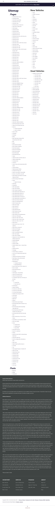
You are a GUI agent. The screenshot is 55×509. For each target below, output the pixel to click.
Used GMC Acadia (36, 102)
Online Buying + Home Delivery (17, 272)
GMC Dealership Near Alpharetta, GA (18, 191)
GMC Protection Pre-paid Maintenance (18, 214)
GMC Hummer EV (15, 206)
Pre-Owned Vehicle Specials (16, 292)
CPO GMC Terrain (15, 360)
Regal (33, 43)
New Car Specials (15, 267)
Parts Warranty (14, 285)
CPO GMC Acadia (15, 353)
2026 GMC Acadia (15, 104)
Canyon (34, 17)
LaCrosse (34, 41)
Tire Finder (14, 345)
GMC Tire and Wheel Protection (17, 232)
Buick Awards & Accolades (16, 144)
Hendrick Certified (15, 243)
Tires (13, 347)
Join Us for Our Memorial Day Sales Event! (19, 253)
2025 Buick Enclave (15, 63)
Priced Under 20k (35, 96)
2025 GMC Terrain (15, 92)
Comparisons (14, 373)
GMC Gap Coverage (15, 204)
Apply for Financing (18, 181)
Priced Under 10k (35, 94)
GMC (33, 33)
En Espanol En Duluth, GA (16, 170)
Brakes (13, 143)
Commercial (34, 19)
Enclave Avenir (35, 24)
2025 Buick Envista (15, 71)
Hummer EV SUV (35, 40)
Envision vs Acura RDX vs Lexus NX (18, 173)
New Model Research (18, 264)
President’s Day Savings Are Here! (18, 293)
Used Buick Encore (36, 100)
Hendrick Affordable (15, 240)
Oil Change (14, 271)
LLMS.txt (13, 254)
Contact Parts (17, 282)
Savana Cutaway (35, 49)
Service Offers (17, 327)
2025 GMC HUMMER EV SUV (17, 84)
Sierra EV (34, 59)
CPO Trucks (14, 365)
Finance (13, 180)
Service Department (20, 482)
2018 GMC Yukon (15, 23)
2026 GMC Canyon (15, 105)
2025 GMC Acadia (15, 75)
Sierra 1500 (34, 54)
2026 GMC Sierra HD (15, 113)
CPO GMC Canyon (15, 355)
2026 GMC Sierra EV (15, 112)
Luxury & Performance (36, 91)
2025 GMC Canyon (15, 79)
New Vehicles (37, 10)
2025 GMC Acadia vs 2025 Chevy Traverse (19, 78)
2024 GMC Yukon (15, 60)
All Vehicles (14, 135)
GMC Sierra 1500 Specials (16, 216)
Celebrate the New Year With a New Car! (19, 157)
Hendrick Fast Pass (15, 248)
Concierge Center (15, 160)
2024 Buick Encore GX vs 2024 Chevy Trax (19, 36)
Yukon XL (34, 67)
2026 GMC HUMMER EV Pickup (17, 107)
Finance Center (31, 482)
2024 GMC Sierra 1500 (16, 45)
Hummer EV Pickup (36, 38)
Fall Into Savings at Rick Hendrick (17, 178)
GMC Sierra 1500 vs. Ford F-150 (17, 220)
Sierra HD (34, 61)
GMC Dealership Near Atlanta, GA (18, 193)
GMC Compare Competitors (17, 190)
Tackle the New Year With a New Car (18, 343)
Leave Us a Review (18, 130)
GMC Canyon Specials (16, 188)
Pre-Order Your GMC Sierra (16, 288)
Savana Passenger (35, 51)
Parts (13, 280)
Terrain (34, 62)
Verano (34, 64)
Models (13, 372)
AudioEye (48, 499)
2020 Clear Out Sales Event (16, 26)
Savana (34, 45)
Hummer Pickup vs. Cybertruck (17, 251)
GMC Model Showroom (16, 209)
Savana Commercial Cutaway (37, 48)
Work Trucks (5, 489)
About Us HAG (14, 131)
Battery (13, 136)
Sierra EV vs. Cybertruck (16, 331)
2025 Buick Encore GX (16, 66)
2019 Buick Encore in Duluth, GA (17, 24)
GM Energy (14, 183)
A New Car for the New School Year (18, 125)
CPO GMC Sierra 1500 (16, 358)
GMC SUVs (34, 35)
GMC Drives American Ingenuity (17, 199)
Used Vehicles (37, 70)
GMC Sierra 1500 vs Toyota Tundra (18, 219)
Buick (33, 15)
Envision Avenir (35, 28)
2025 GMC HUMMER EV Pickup (17, 83)
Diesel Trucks (35, 20)
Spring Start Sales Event (16, 337)
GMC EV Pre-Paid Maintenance (17, 201)
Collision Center (19, 489)
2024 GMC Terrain (15, 57)
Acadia (34, 12)
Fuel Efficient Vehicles (36, 32)
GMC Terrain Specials (15, 230)
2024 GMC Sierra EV (15, 52)
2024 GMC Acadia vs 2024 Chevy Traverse (19, 42)
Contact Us (14, 162)
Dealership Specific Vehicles (16, 169)
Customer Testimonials (18, 128)
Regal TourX (14, 298)
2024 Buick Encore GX (16, 32)
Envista (34, 30)
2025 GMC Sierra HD (15, 89)
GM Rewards (14, 185)
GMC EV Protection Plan (16, 203)
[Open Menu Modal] (3, 1)
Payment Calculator (15, 287)
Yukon (34, 66)
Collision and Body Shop (16, 159)
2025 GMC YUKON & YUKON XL (17, 97)
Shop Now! (37, 4)
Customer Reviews (15, 167)
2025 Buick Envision (15, 70)
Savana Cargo (35, 46)
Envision (34, 27)
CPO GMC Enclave (15, 356)
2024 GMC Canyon (15, 44)
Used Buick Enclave (36, 99)
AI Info (32, 499)
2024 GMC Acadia (15, 41)
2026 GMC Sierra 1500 (16, 109)
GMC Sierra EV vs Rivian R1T (17, 227)
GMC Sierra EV (14, 222)
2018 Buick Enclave (15, 18)
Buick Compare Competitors (17, 146)
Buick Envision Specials (16, 151)
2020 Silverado (14, 28)
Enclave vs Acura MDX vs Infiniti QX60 (18, 172)
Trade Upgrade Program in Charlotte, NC (19, 348)
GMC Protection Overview (16, 211)
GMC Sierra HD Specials (16, 228)
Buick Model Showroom (16, 154)
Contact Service (17, 324)
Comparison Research (18, 262)
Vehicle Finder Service (15, 352)
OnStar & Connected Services (17, 274)
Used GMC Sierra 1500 (36, 104)
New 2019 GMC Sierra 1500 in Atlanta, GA (19, 266)
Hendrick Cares (14, 241)
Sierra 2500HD (35, 56)
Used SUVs (34, 112)
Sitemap (13, 332)
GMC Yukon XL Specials (16, 235)
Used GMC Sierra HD (36, 105)
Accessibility (14, 133)
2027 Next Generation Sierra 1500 (18, 123)
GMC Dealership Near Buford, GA (17, 194)
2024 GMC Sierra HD (15, 54)
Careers (13, 156)
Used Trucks (35, 113)
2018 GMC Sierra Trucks (16, 21)
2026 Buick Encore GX (16, 99)
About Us (14, 126)
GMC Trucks (35, 37)
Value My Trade (31, 487)
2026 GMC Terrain (15, 117)
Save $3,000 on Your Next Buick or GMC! (19, 319)
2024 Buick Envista (15, 37)
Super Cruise (14, 342)
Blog (13, 141)
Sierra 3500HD (35, 58)
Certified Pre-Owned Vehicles (37, 73)
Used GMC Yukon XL (36, 110)
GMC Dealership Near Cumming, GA (18, 196)
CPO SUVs (14, 363)
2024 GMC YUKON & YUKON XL (17, 62)
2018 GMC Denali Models (16, 20)
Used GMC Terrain (36, 107)
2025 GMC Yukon (15, 96)
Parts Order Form (17, 284)
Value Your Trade (15, 350)
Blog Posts (14, 370)
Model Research (15, 261)
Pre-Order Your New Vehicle (17, 290)
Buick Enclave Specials (16, 147)
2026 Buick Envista (15, 102)
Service (13, 322)
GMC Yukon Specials (15, 233)
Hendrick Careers (45, 487)
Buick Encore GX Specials (16, 149)
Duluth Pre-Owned (36, 87)
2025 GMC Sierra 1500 (16, 86)
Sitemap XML (42, 499)
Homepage (14, 250)
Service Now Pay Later (16, 329)
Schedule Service (17, 326)
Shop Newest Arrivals (36, 97)
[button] (53, 6)
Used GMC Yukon (36, 109)
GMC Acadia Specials (15, 186)
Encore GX (34, 25)
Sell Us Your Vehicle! (15, 321)
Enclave (34, 22)
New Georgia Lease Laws (16, 269)
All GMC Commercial (36, 14)
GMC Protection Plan (15, 212)
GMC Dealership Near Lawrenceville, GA (19, 198)
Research (13, 300)
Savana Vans (35, 53)
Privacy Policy (14, 295)
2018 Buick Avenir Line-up (16, 16)
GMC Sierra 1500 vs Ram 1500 (17, 217)
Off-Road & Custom (36, 92)
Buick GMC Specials (15, 152)
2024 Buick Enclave (15, 29)
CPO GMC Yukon (15, 361)
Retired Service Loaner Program (17, 301)
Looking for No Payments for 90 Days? (18, 256)
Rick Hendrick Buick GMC (13, 499)
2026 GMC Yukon (15, 120)
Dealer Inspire (19, 501)
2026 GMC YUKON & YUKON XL (17, 122)
